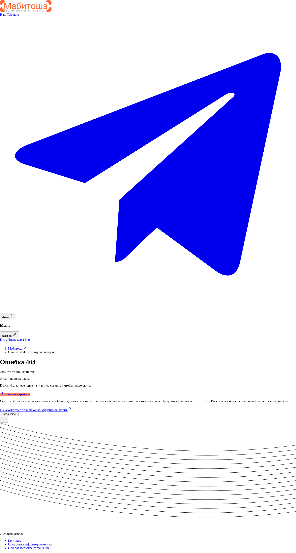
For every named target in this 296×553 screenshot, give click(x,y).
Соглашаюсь (9, 414)
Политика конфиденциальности (30, 544)
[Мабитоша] (26, 11)
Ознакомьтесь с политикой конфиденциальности (34, 410)
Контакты (15, 540)
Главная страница (17, 394)
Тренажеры (16, 339)
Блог (28, 339)
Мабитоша (15, 348)
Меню (5, 317)
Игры (4, 339)
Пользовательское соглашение (29, 548)
